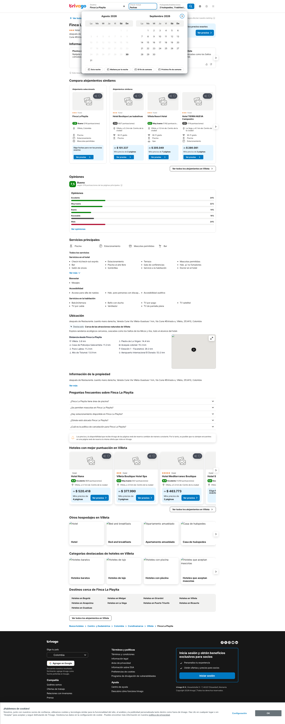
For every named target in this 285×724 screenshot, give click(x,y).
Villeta (150, 626)
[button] (88, 101)
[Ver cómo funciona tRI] (121, 185)
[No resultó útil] (211, 64)
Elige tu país (53, 649)
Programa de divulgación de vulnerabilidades (133, 676)
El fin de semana (145, 69)
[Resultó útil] (207, 64)
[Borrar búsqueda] (124, 6)
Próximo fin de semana (171, 69)
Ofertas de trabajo (56, 689)
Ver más (73, 273)
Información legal (119, 658)
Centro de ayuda (119, 687)
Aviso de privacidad (121, 663)
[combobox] (108, 7)
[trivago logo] (77, 6)
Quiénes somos (54, 684)
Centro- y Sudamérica (99, 626)
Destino (93, 5)
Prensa (50, 697)
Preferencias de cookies (123, 671)
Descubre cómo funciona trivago (127, 691)
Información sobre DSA (122, 667)
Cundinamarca (135, 626)
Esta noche (96, 69)
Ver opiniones (78, 229)
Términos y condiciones (122, 654)
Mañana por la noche (119, 69)
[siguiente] (182, 16)
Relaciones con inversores (59, 693)
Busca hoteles (76, 626)
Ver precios (203, 32)
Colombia (119, 626)
